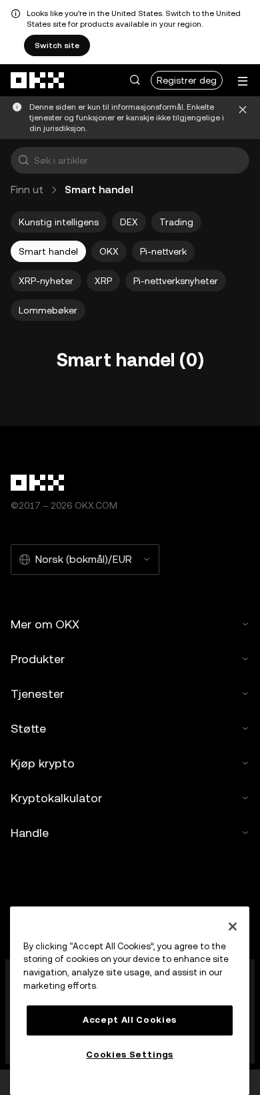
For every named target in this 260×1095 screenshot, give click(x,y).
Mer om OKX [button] (45, 624)
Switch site (57, 45)
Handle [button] (30, 833)
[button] (134, 80)
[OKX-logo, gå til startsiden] (38, 80)
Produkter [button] (38, 659)
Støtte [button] (28, 728)
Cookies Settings (129, 1055)
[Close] (232, 926)
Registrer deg (187, 80)
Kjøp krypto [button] (43, 763)
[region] (129, 1000)
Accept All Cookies (130, 1020)
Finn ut (27, 189)
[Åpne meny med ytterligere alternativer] (242, 81)
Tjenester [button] (37, 694)
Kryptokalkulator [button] (56, 798)
